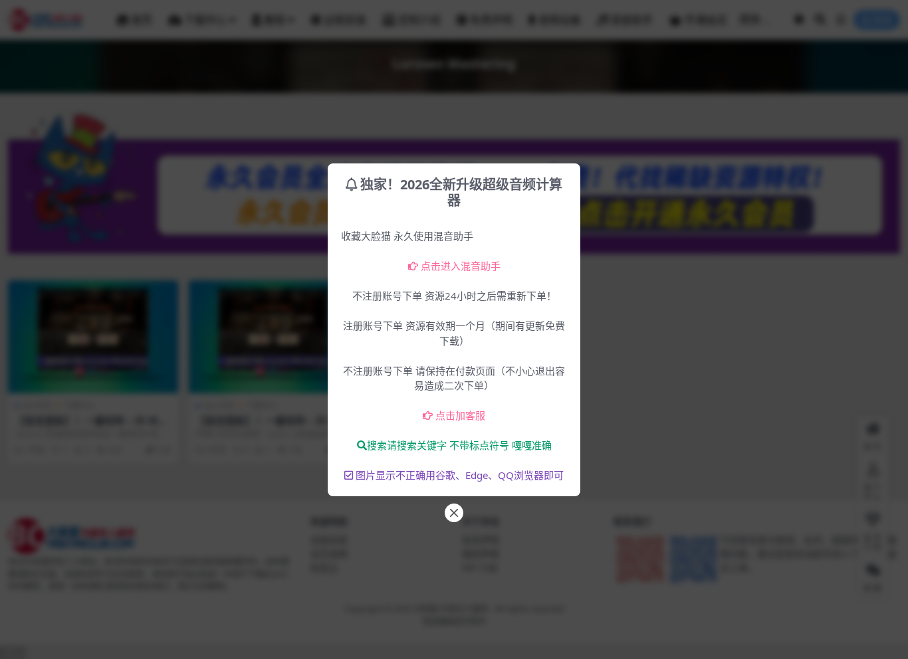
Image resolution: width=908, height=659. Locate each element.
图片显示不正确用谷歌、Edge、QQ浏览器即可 (460, 475)
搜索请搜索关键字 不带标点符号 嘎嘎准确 (459, 445)
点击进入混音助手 (461, 265)
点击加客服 (460, 415)
